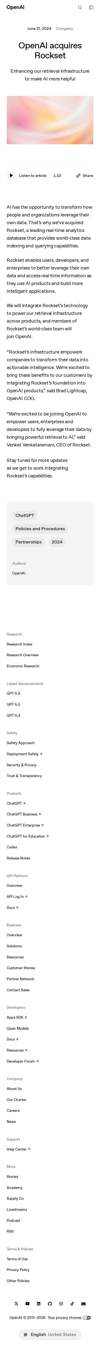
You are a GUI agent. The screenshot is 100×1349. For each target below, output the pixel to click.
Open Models (18, 1028)
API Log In (17, 897)
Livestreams (17, 1209)
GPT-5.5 (13, 704)
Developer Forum (23, 1061)
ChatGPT (25, 515)
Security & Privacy (22, 765)
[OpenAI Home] (15, 7)
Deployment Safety (24, 754)
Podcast (13, 1221)
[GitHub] (50, 1303)
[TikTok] (72, 1303)
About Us (14, 1089)
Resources (15, 957)
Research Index (19, 644)
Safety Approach (21, 743)
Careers (13, 1111)
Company (64, 28)
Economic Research (23, 666)
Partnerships (29, 542)
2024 (57, 542)
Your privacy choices (64, 1318)
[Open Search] (80, 7)
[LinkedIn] (38, 1303)
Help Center (18, 1149)
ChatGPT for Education (27, 836)
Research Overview (23, 655)
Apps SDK (17, 1017)
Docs (12, 908)
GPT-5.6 (13, 693)
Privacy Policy (18, 1270)
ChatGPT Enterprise (25, 825)
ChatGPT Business (24, 814)
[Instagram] (61, 1303)
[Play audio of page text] (11, 175)
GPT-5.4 (13, 715)
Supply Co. (15, 1198)
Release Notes (18, 858)
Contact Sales (18, 990)
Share (88, 175)
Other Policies (18, 1281)
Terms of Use (17, 1259)
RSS (10, 1231)
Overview (14, 885)
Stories (12, 1177)
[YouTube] (27, 1303)
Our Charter (16, 1100)
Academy (14, 1188)
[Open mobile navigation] (91, 7)
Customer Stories (21, 968)
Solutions (14, 946)
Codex (12, 847)
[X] (16, 1303)
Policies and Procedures (40, 528)
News (11, 1122)
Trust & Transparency (24, 776)
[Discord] (83, 1303)
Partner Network (20, 979)
